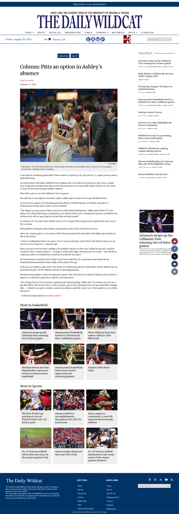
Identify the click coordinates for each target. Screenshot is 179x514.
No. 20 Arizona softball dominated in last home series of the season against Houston (101, 456)
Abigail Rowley (143, 154)
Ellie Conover (142, 116)
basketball (63, 55)
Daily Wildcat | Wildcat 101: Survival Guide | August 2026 (155, 74)
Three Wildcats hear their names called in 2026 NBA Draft (102, 335)
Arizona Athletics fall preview (153, 174)
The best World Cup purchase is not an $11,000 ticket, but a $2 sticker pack (34, 418)
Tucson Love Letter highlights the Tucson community (155, 123)
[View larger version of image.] (69, 125)
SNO (100, 512)
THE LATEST (145, 53)
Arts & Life (55, 32)
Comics (88, 32)
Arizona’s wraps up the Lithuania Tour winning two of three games (154, 62)
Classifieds (147, 32)
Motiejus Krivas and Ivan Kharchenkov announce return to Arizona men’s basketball (35, 372)
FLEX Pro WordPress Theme (87, 512)
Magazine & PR (72, 32)
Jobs (79, 505)
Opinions (101, 32)
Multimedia (118, 32)
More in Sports (31, 386)
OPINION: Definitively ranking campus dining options (153, 149)
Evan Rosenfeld (27, 80)
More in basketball (34, 305)
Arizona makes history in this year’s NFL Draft (68, 453)
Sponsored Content (86, 509)
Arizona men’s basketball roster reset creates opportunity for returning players (68, 372)
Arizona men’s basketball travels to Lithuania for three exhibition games (156, 100)
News (28, 32)
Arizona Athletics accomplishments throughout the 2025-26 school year (68, 418)
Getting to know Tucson (150, 112)
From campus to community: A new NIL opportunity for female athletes (100, 418)
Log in (105, 512)
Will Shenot (142, 66)
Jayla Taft (141, 92)
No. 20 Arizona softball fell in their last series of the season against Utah (35, 454)
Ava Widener (142, 177)
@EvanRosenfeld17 (53, 295)
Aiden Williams (143, 141)
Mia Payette (142, 128)
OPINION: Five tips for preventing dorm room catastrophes (154, 136)
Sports (41, 32)
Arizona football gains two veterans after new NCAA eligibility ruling (155, 162)
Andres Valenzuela (144, 167)
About (131, 32)
